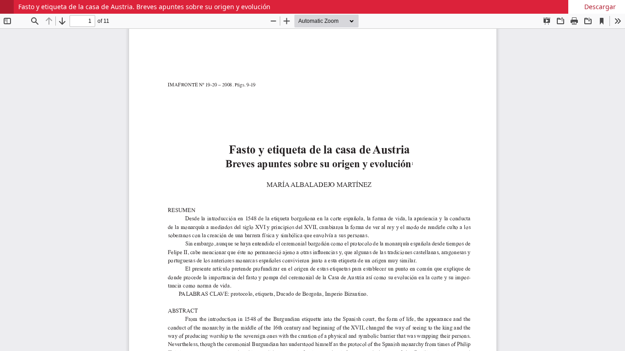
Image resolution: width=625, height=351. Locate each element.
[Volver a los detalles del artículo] (7, 7)
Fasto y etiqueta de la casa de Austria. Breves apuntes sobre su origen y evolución (144, 6)
